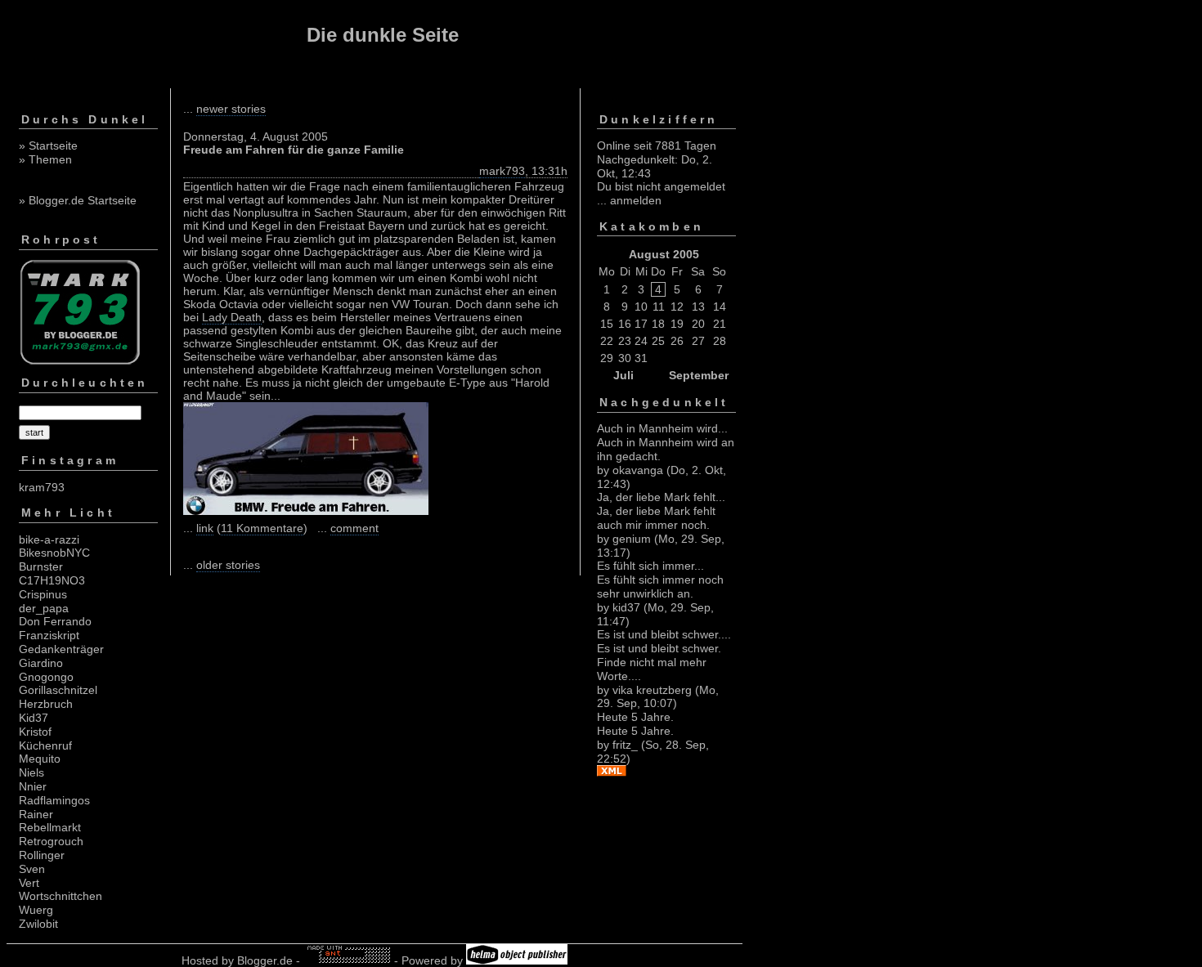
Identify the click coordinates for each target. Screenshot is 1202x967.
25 (658, 340)
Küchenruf (45, 745)
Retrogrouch (51, 841)
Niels (31, 772)
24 (641, 340)
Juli (623, 375)
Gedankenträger (61, 649)
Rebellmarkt (50, 827)
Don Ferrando (55, 621)
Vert (29, 882)
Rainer (36, 814)
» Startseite (48, 145)
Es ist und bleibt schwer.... (664, 634)
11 (659, 306)
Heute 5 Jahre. (635, 716)
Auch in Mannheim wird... (662, 428)
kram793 (42, 487)
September (699, 375)
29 (606, 358)
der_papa (44, 608)
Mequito (40, 758)
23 (624, 340)
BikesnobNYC (54, 552)
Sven (32, 868)
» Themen (45, 159)
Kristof (35, 731)
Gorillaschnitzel (58, 689)
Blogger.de (265, 960)
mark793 (502, 170)
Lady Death (232, 317)
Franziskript (49, 635)
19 (677, 323)
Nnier (33, 786)
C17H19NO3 (52, 580)
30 (624, 358)
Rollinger (42, 855)
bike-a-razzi (49, 539)
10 (641, 306)
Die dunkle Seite (383, 35)
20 (698, 323)
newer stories (231, 108)
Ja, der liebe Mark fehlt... (661, 497)
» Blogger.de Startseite (78, 200)
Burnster (41, 566)
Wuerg (36, 909)
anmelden (636, 200)
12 (677, 306)
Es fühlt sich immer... (650, 565)
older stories (228, 564)
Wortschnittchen (60, 895)
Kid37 (33, 717)
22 (606, 340)
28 (719, 340)
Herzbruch (46, 703)
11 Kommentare (262, 528)
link (204, 528)
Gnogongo (46, 676)
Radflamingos (54, 800)
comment (354, 528)
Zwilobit (38, 923)
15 (606, 323)
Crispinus (43, 594)
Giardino (41, 662)
